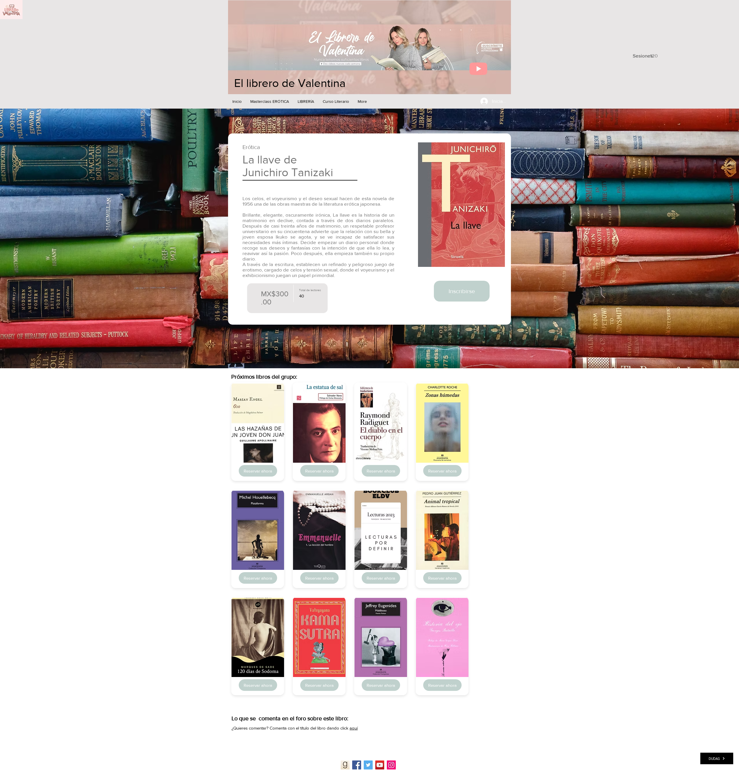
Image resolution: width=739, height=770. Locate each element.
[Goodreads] (345, 764)
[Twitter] (368, 764)
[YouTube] (379, 764)
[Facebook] (356, 764)
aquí (354, 728)
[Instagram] (391, 764)
